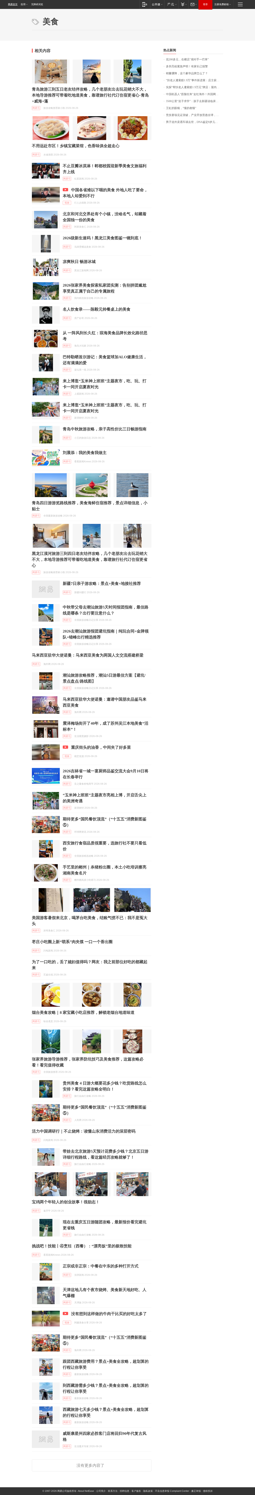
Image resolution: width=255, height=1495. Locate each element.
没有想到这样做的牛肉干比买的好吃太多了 (109, 1314)
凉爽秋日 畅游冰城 (79, 261)
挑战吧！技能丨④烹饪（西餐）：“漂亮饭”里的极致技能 (81, 1246)
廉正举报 (196, 1491)
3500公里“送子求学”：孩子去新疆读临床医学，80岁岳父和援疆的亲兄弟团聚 (194, 101)
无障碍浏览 (37, 4)
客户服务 (136, 1491)
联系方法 (113, 1491)
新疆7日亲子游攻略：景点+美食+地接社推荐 (102, 583)
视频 (67, 202)
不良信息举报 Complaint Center (172, 1491)
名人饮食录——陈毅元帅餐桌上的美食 (96, 309)
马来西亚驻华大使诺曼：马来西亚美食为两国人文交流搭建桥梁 (87, 655)
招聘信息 (124, 1491)
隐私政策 (148, 1491)
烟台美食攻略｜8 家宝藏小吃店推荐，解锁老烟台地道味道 (83, 1012)
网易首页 (13, 4)
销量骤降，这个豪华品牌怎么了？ (187, 73)
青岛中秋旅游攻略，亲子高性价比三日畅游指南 (104, 429)
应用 (23, 4)
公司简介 (101, 1491)
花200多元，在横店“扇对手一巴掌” (187, 59)
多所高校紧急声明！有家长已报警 (187, 66)
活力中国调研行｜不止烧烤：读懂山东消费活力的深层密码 (83, 1131)
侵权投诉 (208, 1491)
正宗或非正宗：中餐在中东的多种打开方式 (100, 1266)
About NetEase (86, 1491)
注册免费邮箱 (221, 4)
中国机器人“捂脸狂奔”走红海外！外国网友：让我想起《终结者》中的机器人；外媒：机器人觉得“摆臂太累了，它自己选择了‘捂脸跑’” (194, 94)
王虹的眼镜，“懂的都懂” (181, 108)
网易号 (36, 108)
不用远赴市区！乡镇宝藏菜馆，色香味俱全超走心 (76, 146)
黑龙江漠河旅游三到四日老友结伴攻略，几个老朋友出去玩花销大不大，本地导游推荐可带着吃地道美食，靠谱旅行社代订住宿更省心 (89, 559)
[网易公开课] (157, 4)
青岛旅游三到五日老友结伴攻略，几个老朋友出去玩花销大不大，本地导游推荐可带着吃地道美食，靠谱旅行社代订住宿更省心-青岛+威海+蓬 (90, 95)
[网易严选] (171, 4)
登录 (205, 4)
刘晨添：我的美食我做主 (85, 452)
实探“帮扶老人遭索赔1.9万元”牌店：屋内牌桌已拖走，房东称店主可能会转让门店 (194, 87)
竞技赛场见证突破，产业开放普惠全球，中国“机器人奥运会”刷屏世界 (194, 115)
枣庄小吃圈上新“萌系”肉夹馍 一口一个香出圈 (72, 942)
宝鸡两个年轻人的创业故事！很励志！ (66, 1202)
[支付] (183, 4)
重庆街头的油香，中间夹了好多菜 (101, 747)
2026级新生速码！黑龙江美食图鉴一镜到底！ (102, 238)
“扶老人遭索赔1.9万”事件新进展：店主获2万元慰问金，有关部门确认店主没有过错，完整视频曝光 (194, 80)
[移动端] (144, 4)
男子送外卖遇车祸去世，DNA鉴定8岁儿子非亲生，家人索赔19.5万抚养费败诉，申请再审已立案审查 (194, 122)
